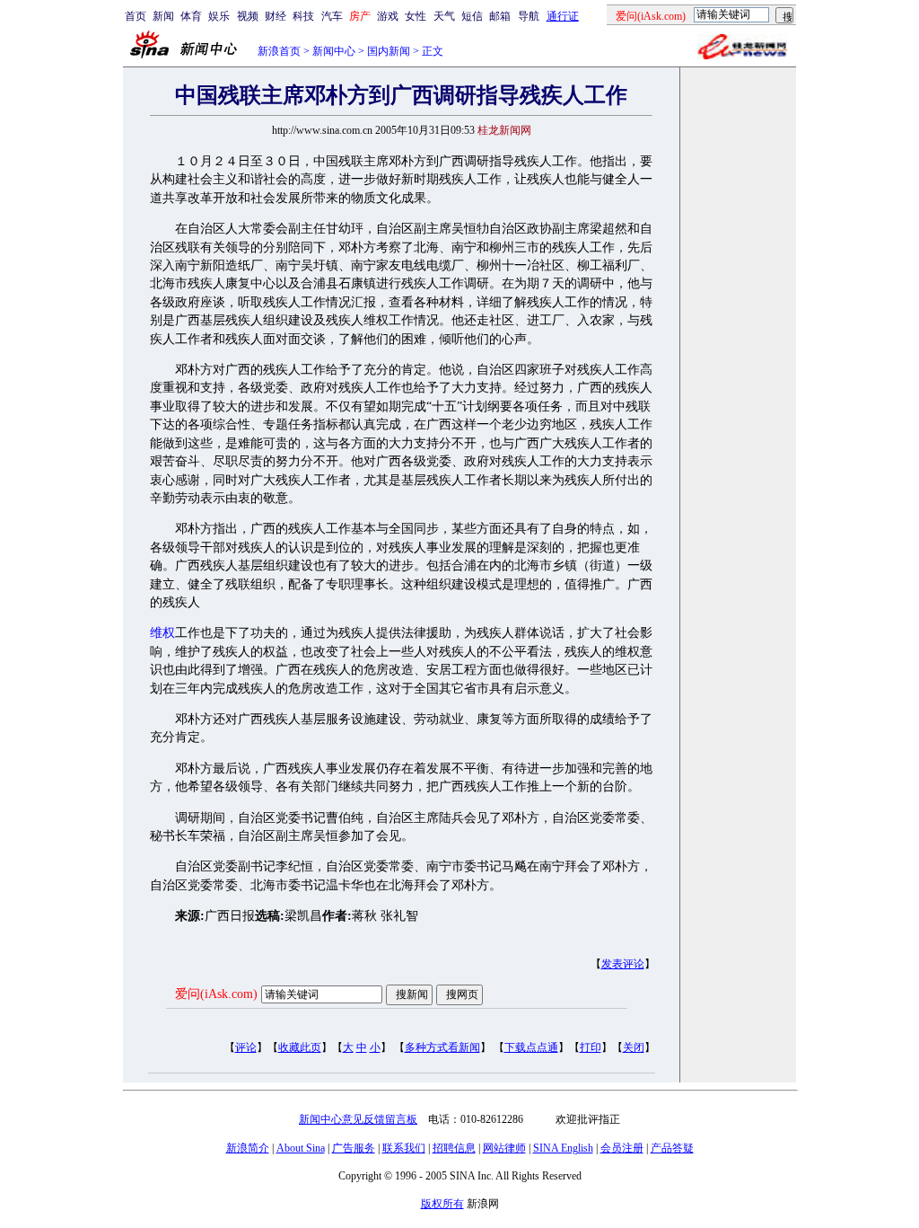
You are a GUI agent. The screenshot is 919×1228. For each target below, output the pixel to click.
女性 (415, 16)
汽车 (332, 16)
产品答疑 (672, 1148)
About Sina (300, 1148)
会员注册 (621, 1148)
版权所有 (442, 1203)
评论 (246, 1047)
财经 (275, 16)
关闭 (633, 1047)
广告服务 (353, 1148)
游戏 (387, 16)
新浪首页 (279, 51)
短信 (472, 16)
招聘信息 (454, 1148)
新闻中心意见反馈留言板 (358, 1119)
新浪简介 (247, 1148)
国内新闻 (388, 51)
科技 (303, 16)
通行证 (563, 16)
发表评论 (622, 964)
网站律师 (504, 1148)
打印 (590, 1047)
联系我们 (403, 1148)
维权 (162, 633)
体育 (191, 16)
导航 (528, 16)
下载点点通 (531, 1047)
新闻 (163, 16)
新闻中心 (333, 51)
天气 (444, 16)
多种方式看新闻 (442, 1047)
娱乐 (219, 16)
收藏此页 (299, 1047)
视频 (247, 16)
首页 (135, 16)
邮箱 (500, 16)
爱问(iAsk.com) (216, 994)
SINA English (563, 1148)
